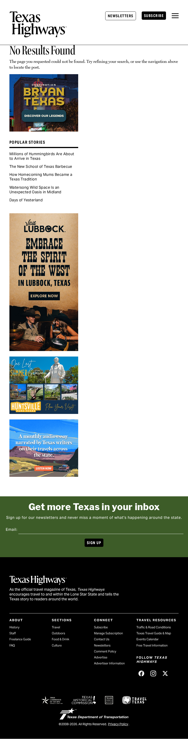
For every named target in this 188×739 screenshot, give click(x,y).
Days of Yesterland (26, 200)
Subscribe (154, 15)
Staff (12, 633)
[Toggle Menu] (175, 15)
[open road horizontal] (43, 475)
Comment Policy (105, 651)
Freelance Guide (20, 639)
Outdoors (58, 633)
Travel (56, 627)
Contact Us (101, 639)
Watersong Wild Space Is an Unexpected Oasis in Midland (35, 189)
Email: (11, 529)
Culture (57, 645)
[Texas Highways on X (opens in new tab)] (165, 673)
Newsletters (120, 16)
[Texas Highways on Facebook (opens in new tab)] (141, 673)
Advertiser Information (109, 663)
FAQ (12, 645)
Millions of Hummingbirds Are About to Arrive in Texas (41, 156)
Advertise (100, 657)
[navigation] (175, 15)
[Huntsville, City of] (43, 412)
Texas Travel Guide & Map (153, 633)
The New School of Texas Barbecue (40, 166)
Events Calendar (147, 639)
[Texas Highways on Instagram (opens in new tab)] (153, 673)
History (14, 627)
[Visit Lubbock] (43, 349)
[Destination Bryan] (43, 130)
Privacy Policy (118, 724)
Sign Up (94, 542)
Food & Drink (60, 639)
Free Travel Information (152, 645)
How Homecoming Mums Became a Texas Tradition (40, 177)
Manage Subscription (108, 633)
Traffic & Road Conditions (153, 627)
